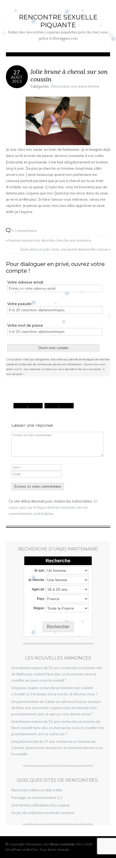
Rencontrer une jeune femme (75, 86)
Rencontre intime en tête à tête (36, 790)
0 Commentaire (24, 230)
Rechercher (58, 626)
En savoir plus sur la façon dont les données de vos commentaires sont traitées (53, 507)
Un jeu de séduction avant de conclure (42, 813)
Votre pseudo (19, 303)
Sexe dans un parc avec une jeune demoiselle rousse (64, 249)
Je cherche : (37, 580)
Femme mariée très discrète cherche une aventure (49, 240)
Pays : (41, 599)
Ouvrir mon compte (53, 348)
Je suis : (40, 570)
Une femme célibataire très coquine (40, 805)
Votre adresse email (25, 282)
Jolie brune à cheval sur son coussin (69, 75)
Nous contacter (62, 844)
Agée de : (39, 589)
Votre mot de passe (25, 325)
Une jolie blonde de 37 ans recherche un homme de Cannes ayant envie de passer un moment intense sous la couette (57, 747)
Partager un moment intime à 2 (36, 797)
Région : (39, 608)
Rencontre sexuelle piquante (58, 21)
